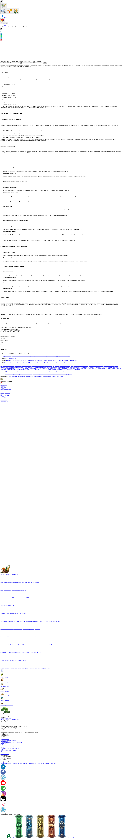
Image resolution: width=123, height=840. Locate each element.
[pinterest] (1, 40)
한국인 (39, 763)
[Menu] (2, 2)
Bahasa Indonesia (26, 62)
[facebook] (1, 32)
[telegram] (1, 38)
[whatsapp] (1, 36)
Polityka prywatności (5, 752)
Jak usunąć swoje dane (5, 751)
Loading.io (3, 762)
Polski (26, 763)
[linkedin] (1, 34)
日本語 (51, 763)
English (9, 62)
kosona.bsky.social (12, 358)
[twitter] (1, 29)
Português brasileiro (37, 62)
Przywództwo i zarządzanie (6, 718)
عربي (2, 62)
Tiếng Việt (48, 763)
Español (13, 62)
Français (17, 62)
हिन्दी (21, 62)
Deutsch (5, 62)
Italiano (31, 62)
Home (4, 25)
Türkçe (54, 763)
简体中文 (45, 62)
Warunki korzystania (5, 754)
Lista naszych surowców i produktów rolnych (10, 719)
